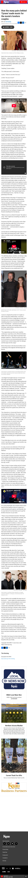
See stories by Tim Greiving (8, 658)
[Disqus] (14, 813)
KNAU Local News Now (14, 695)
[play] (2, 876)
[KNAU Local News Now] (14, 679)
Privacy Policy (5, 849)
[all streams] (26, 876)
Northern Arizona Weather (14, 726)
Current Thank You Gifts (14, 775)
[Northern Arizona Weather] (14, 713)
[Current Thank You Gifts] (14, 756)
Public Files (5, 852)
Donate (24, 2)
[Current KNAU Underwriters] (14, 787)
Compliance (5, 857)
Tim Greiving (8, 21)
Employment (5, 855)
